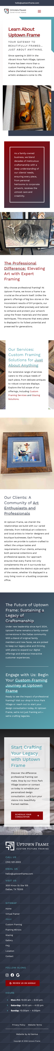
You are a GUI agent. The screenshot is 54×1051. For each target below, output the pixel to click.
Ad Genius (33, 1034)
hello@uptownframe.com (19, 873)
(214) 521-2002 (13, 862)
